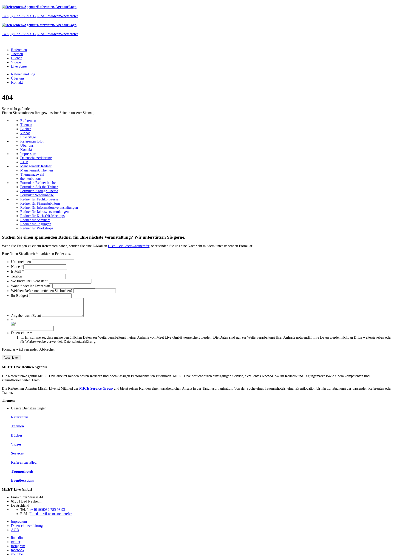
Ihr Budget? (20, 295)
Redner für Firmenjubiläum (40, 203)
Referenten (19, 50)
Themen (17, 54)
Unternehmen (21, 262)
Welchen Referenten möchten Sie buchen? (42, 291)
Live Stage (19, 66)
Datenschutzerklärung (36, 158)
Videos (16, 62)
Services (17, 453)
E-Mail (17, 271)
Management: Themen (36, 170)
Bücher (16, 58)
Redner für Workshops (36, 228)
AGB (24, 162)
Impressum (28, 154)
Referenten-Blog (23, 74)
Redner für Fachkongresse (39, 199)
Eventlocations (22, 480)
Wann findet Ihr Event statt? (31, 286)
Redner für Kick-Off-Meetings (42, 216)
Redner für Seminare (35, 220)
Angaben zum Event (26, 315)
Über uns (17, 78)
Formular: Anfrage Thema (39, 191)
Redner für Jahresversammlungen (44, 212)
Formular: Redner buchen (38, 183)
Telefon (17, 276)
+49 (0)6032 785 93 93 (19, 16)
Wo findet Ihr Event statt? (30, 281)
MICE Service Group (96, 388)
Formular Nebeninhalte (37, 195)
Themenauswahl (32, 174)
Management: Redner (35, 166)
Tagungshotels (22, 471)
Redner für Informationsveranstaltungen (49, 207)
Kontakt (17, 82)
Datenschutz (21, 333)
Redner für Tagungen (35, 224)
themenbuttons (30, 178)
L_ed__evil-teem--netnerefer (57, 16)
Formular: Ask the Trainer (39, 187)
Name (17, 267)
